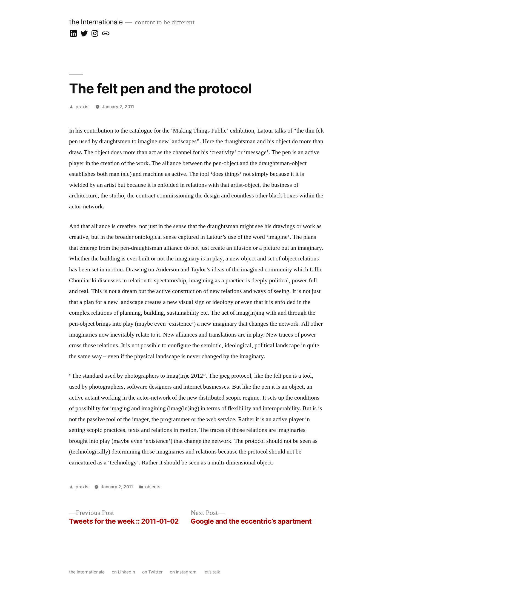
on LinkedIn (123, 572)
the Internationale (95, 22)
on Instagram (183, 572)
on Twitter (152, 572)
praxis (82, 106)
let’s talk (212, 572)
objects (152, 486)
